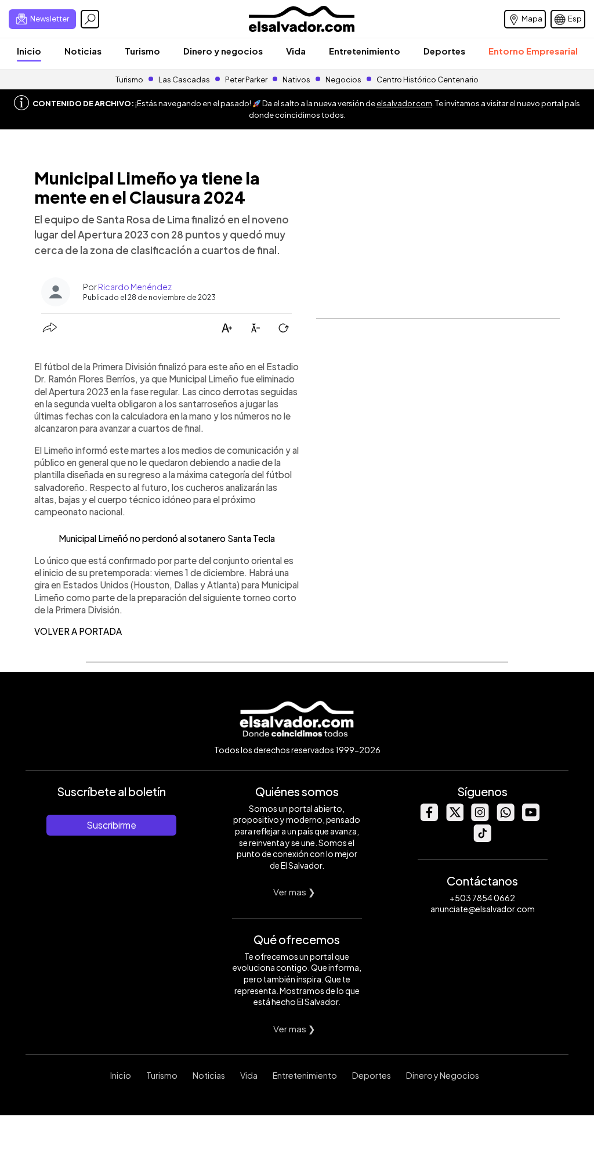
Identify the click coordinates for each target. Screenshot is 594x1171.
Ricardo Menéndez (135, 286)
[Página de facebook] (428, 817)
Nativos (296, 79)
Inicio (29, 50)
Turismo (142, 50)
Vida (296, 50)
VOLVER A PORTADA (78, 631)
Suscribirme (111, 825)
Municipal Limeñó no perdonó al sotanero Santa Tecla (167, 538)
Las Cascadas (184, 79)
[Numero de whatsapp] (505, 817)
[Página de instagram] (479, 817)
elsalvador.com (404, 103)
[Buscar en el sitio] (90, 19)
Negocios (343, 79)
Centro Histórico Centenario (427, 79)
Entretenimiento (364, 50)
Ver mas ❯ (294, 891)
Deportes (444, 50)
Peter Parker (247, 79)
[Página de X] (454, 817)
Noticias (83, 50)
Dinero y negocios (223, 50)
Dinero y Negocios (442, 1075)
